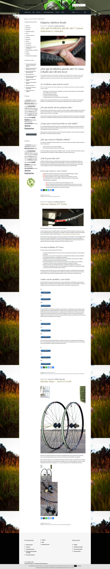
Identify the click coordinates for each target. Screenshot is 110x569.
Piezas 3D (28, 25)
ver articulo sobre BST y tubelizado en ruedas (70, 234)
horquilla (35, 109)
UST (59, 196)
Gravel (27, 33)
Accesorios (28, 29)
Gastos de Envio (77, 551)
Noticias (43, 539)
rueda (52, 524)
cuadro (26, 108)
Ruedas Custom (52, 372)
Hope (46, 524)
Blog (33, 12)
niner (25, 113)
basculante (32, 101)
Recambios (28, 53)
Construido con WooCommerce (41, 563)
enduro (34, 108)
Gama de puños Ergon (30, 74)
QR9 (27, 159)
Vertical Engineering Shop (49, 12)
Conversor (31, 106)
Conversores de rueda (30, 35)
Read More (79, 565)
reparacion (34, 115)
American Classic (33, 100)
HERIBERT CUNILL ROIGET (60, 25)
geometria (29, 109)
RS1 (30, 117)
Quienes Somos (28, 12)
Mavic (30, 111)
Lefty (26, 111)
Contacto (57, 12)
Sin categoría (47, 195)
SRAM (26, 121)
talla (31, 121)
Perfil (62, 373)
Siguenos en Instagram (30, 85)
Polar (33, 113)
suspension (29, 121)
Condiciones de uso (30, 549)
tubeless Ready (51, 196)
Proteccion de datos (30, 554)
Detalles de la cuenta (78, 546)
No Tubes (59, 373)
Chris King (26, 106)
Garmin (26, 109)
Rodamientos (28, 27)
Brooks (27, 51)
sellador (46, 196)
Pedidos (75, 544)
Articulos (38, 12)
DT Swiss (48, 373)
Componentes (28, 43)
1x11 (25, 100)
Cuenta (62, 12)
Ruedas (64, 373)
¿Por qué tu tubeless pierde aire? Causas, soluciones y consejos (62, 29)
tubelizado (56, 196)
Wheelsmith (68, 524)
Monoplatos (28, 39)
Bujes (32, 103)
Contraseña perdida (78, 549)
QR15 (30, 115)
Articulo (46, 372)
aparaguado (27, 101)
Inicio (27, 18)
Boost (26, 103)
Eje (32, 108)
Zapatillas (28, 37)
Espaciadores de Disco (30, 31)
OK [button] (75, 565)
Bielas (35, 101)
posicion (35, 113)
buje (29, 103)
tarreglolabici (75, 373)
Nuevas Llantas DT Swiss (53, 204)
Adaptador (28, 100)
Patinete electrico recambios (31, 55)
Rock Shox (27, 117)
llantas (51, 373)
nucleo (30, 113)
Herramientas (28, 44)
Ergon (37, 108)
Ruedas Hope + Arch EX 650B (55, 381)
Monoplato (35, 111)
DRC (45, 373)
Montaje (55, 373)
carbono (35, 103)
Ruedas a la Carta (45, 544)
